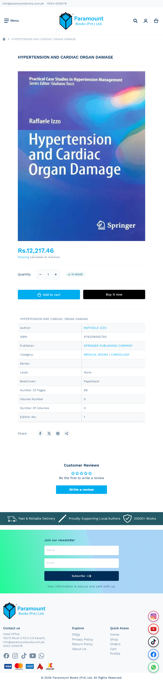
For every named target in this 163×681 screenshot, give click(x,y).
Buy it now (114, 294)
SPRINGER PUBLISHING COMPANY (108, 345)
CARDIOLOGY (120, 354)
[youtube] (32, 655)
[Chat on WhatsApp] (153, 667)
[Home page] (4, 39)
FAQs (76, 634)
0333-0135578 (57, 3)
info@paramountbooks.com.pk (23, 3)
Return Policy (82, 644)
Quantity (24, 274)
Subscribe (78, 575)
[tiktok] (24, 655)
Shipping (23, 257)
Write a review (81, 490)
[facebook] (6, 655)
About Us (79, 649)
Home (114, 634)
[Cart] (156, 21)
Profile (115, 654)
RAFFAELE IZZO (95, 327)
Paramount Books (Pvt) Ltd (72, 677)
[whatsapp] (41, 655)
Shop (114, 639)
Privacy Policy (82, 639)
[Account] (145, 21)
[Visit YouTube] (153, 629)
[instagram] (15, 655)
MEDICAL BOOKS (96, 354)
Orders (115, 644)
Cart (113, 649)
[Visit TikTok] (153, 641)
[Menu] (11, 21)
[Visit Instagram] (153, 616)
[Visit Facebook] (153, 654)
